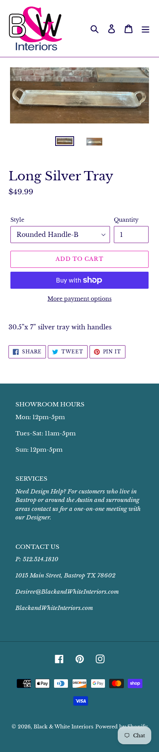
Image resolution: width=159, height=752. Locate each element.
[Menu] (145, 28)
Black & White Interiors (63, 726)
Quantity (126, 219)
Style (17, 219)
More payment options (79, 298)
